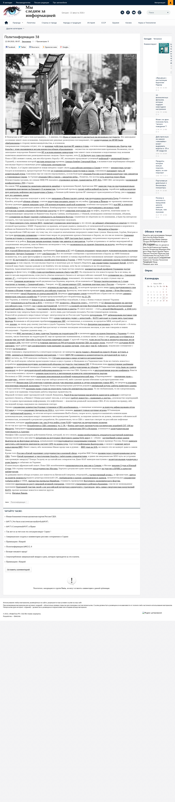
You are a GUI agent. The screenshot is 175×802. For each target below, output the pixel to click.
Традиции (147, 262)
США (145, 258)
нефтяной (104, 158)
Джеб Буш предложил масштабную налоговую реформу (91, 394)
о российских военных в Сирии (85, 167)
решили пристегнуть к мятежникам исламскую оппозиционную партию (71, 373)
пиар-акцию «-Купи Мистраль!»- (116, 290)
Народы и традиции (72, 22)
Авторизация (160, 3)
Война (155, 237)
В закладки (7, 3)
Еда (153, 239)
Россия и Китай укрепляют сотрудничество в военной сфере (47, 453)
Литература (153, 249)
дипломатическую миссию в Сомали (83, 465)
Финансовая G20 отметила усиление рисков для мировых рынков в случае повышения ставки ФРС (65, 382)
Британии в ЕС (63, 250)
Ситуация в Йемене (98, 201)
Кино (145, 247)
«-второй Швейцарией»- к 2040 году (118, 308)
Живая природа (161, 239)
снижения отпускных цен (77, 210)
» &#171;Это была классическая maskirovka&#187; (26, 521)
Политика (31, 22)
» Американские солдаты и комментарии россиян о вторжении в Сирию (36, 536)
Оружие (115, 22)
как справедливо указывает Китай (109, 262)
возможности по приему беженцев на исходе (92, 244)
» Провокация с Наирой (15, 541)
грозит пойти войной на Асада (93, 189)
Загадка (146, 242)
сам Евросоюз (49, 253)
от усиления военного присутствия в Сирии (72, 170)
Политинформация (18, 502)
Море (149, 251)
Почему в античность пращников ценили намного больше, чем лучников (161, 205)
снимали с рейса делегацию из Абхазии (78, 367)
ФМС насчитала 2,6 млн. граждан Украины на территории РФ (47, 333)
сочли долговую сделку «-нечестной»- (73, 318)
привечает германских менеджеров (61, 222)
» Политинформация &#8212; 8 (18, 546)
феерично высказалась (99, 324)
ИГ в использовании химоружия (57, 152)
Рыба (162, 256)
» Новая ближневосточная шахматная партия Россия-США (30, 516)
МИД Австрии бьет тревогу (78, 238)
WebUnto (17, 616)
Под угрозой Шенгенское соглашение (23, 250)
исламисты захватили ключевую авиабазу (40, 186)
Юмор (155, 262)
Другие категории (14, 28)
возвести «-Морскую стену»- (74, 302)
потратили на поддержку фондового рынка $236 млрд (63, 437)
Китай (149, 247)
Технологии (163, 260)
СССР (103, 22)
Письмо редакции (41, 3)
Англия (150, 237)
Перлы (166, 251)
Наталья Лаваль (20, 493)
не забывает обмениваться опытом (109, 222)
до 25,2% (86, 296)
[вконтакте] (134, 12)
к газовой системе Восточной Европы (87, 305)
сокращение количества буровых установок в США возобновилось (45, 407)
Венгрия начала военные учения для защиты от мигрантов (56, 241)
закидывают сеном (77, 293)
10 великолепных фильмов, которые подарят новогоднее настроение (162, 102)
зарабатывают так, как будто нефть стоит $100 (48, 422)
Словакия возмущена (24, 281)
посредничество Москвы (45, 468)
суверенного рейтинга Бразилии (91, 483)
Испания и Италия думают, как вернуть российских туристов (35, 290)
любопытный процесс (21, 413)
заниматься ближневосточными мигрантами (34, 354)
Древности (147, 239)
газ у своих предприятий (44, 305)
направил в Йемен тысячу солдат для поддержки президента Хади (85, 198)
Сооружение (164, 258)
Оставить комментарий (18, 569)
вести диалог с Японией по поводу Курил (96, 351)
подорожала (96, 315)
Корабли (164, 247)
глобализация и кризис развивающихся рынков (82, 477)
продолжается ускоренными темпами (77, 440)
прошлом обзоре (59, 278)
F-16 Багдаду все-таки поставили (95, 155)
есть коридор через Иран (112, 176)
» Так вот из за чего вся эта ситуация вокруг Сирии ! (27, 531)
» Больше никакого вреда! (15, 551)
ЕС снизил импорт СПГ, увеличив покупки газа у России (86, 284)
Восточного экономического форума (102, 480)
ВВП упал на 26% (89, 447)
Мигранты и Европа (107, 229)
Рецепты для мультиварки (154, 235)
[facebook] (128, 12)
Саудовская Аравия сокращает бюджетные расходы (30, 210)
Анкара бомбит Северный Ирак (80, 161)
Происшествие (163, 253)
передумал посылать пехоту (61, 201)
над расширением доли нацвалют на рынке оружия (53, 345)
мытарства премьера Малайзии (43, 480)
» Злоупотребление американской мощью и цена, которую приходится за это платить (41, 556)
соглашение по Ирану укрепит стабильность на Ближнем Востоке (41, 216)
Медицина (163, 249)
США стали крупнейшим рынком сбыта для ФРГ (55, 272)
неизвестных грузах (120, 167)
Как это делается (162, 245)
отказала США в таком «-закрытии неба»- (58, 176)
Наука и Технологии (147, 22)
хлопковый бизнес (120, 158)
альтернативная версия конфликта (112, 370)
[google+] (140, 12)
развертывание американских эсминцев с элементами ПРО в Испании (62, 428)
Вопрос (161, 237)
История (91, 22)
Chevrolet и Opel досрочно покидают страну (47, 339)
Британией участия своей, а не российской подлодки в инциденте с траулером (55, 486)
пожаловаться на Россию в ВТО (26, 302)
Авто (145, 237)
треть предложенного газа (122, 287)
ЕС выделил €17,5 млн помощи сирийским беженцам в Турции (44, 259)
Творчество (147, 260)
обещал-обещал (31, 201)
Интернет (164, 242)
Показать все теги (150, 264)
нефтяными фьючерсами (90, 444)
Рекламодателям (23, 3)
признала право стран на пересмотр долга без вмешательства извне (59, 388)
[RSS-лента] (122, 12)
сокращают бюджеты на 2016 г (39, 410)
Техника (155, 260)
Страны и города (49, 22)
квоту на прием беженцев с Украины (108, 333)
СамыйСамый (152, 258)
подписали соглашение (25, 235)
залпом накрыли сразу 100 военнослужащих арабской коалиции (53, 204)
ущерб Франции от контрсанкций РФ (38, 293)
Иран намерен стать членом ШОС (25, 222)
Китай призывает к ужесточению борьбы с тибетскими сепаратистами (52, 456)
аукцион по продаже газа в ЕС (62, 287)
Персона (146, 253)
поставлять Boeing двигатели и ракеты (57, 308)
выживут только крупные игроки (90, 410)
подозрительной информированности (43, 370)
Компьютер (156, 247)
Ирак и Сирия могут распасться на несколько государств (91, 136)
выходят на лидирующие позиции (90, 422)
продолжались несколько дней (103, 207)
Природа (16, 22)
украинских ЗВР (57, 321)
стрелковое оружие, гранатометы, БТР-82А (80, 179)
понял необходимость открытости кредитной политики (105, 434)
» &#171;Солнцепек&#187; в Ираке (20, 526)
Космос (129, 22)
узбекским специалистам (53, 164)
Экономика (26, 41)
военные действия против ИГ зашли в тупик (67, 146)
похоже (13, 324)
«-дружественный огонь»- (100, 474)
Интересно (155, 241)
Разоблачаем (148, 256)
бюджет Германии (25, 253)
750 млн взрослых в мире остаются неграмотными (77, 358)
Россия (156, 256)
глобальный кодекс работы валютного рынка (113, 385)
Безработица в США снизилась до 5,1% (46, 425)
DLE (22, 614)
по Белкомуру (20, 348)
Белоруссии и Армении (43, 299)
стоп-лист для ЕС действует (94, 345)
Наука (154, 251)
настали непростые (46, 161)
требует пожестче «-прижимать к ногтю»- (91, 397)
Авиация (168, 235)
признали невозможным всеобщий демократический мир (65, 376)
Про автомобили (60, 3)
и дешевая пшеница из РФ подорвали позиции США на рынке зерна (71, 342)
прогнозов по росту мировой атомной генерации (39, 483)
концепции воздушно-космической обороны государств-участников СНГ (53, 364)
